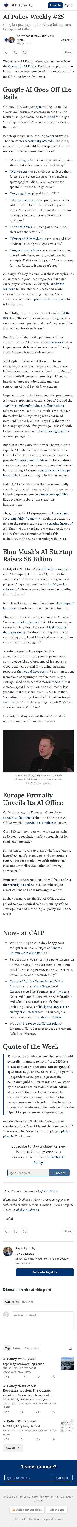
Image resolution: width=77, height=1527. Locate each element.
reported (58, 682)
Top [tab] (7, 1348)
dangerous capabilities (54, 494)
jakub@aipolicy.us (27, 1210)
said (6, 702)
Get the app (56, 1509)
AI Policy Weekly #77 (19, 1359)
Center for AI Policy (29, 36)
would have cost (34, 671)
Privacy (44, 1496)
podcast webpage (50, 1017)
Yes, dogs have (21, 193)
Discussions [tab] (32, 1348)
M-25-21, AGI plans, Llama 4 (21, 1426)
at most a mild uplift (30, 460)
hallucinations (53, 342)
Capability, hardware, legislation (23, 1364)
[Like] (6, 52)
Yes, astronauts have (25, 250)
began (37, 106)
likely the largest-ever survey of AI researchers (39, 1009)
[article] (38, 1368)
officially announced (55, 569)
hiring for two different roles (39, 1023)
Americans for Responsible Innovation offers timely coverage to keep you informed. (27, 1397)
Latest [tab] (17, 1348)
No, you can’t (20, 171)
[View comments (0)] (15, 52)
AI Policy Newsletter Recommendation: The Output (26, 1388)
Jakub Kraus (49, 1191)
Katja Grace (41, 986)
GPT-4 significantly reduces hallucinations (34, 405)
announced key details (18, 817)
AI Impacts (61, 991)
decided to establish (39, 822)
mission (8, 589)
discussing (34, 776)
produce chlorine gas (48, 299)
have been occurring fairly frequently (35, 516)
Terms (54, 1496)
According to (20, 160)
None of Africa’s (22, 227)
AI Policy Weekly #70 (19, 1421)
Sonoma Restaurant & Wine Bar (36, 950)
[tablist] (19, 1301)
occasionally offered (38, 141)
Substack (20, 1519)
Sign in (69, 5)
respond (49, 117)
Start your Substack (28, 1509)
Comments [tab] (12, 1301)
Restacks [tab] (27, 1301)
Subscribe (55, 5)
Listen (69, 40)
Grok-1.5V (50, 584)
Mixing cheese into (24, 200)
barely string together (54, 431)
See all (10, 1448)
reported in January (25, 622)
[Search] (70, 1348)
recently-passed (19, 884)
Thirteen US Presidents (27, 238)
